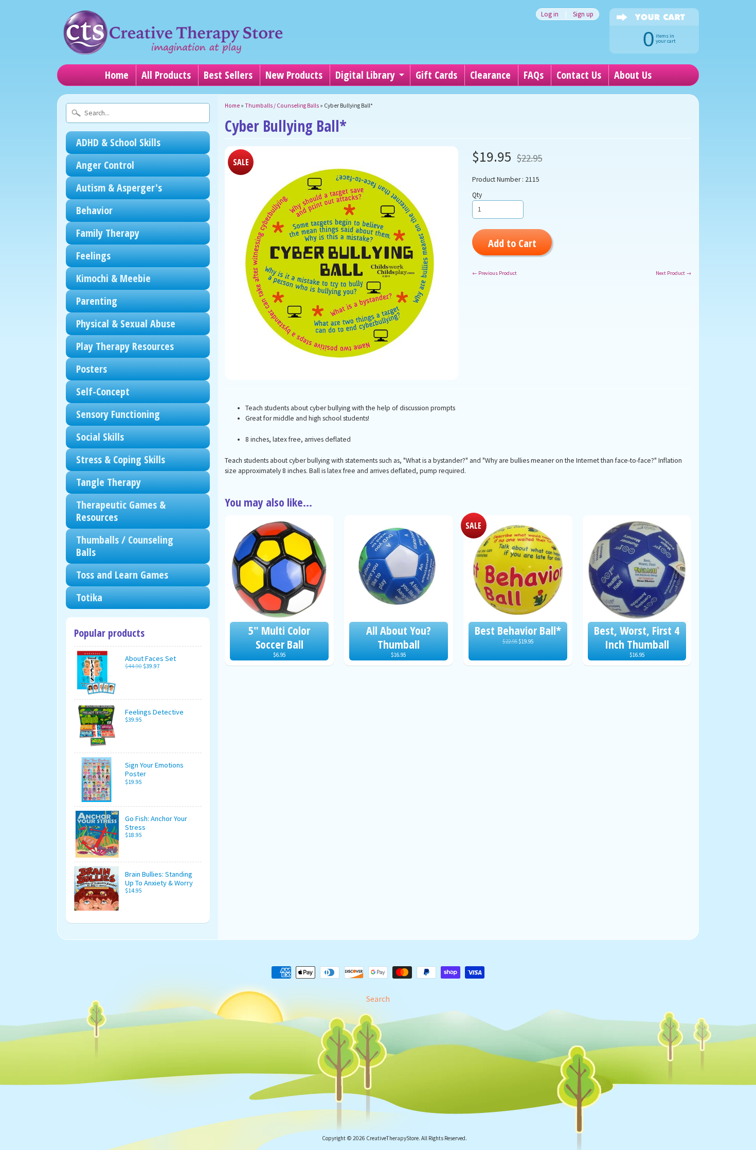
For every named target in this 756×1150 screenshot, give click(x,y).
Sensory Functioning (118, 414)
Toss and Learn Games (122, 575)
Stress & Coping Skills (120, 459)
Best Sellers (228, 75)
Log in (550, 14)
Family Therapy (107, 233)
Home (117, 75)
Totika (89, 597)
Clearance (490, 75)
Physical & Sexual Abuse (125, 323)
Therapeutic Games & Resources (121, 511)
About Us (633, 75)
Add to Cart (512, 243)
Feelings (93, 256)
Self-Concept (103, 391)
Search (378, 999)
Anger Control (105, 165)
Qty (477, 194)
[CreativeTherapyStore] (173, 41)
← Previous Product (494, 273)
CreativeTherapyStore (392, 1138)
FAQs (534, 75)
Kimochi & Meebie (113, 278)
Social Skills (100, 437)
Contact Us (578, 75)
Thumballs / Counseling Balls (124, 546)
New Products (293, 75)
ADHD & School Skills (118, 142)
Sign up (583, 14)
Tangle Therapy (108, 482)
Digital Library (365, 75)
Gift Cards (436, 75)
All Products (166, 75)
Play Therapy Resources (125, 346)
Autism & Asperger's (119, 188)
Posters (91, 369)
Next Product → (673, 273)
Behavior (94, 210)
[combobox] (138, 113)
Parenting (96, 301)
